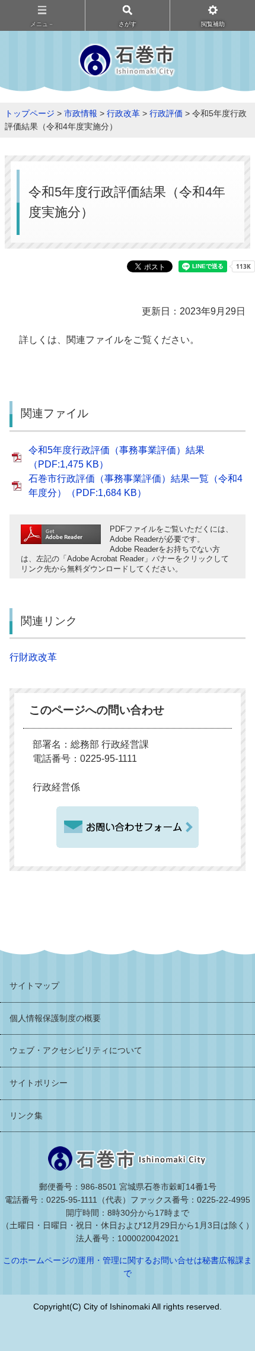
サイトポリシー (38, 1083)
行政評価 (166, 113)
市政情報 (80, 113)
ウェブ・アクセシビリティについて (75, 1050)
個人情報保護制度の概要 (55, 1018)
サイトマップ (34, 985)
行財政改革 (33, 657)
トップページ (30, 113)
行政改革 (123, 113)
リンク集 (26, 1115)
